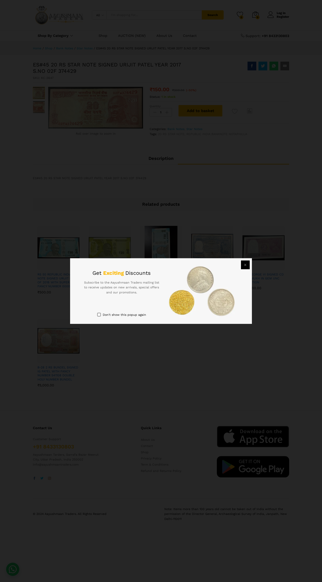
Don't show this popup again (124, 314)
